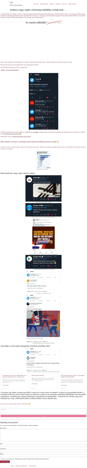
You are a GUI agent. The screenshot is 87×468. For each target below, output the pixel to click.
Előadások (58, 4)
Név (1, 443)
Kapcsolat (36, 4)
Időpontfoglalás (44, 4)
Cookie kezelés (32, 466)
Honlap (1, 453)
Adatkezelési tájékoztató (21, 466)
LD (11, 2)
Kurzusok (64, 4)
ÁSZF (12, 466)
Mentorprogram (72, 4)
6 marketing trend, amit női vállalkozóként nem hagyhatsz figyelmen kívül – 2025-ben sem (14, 376)
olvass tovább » (5, 385)
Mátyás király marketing (38, 375)
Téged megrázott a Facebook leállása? (10, 407)
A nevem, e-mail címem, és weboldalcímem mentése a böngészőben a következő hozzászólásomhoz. (25, 458)
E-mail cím (3, 448)
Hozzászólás (3, 428)
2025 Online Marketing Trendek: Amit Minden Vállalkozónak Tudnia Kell (73, 376)
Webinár (52, 4)
